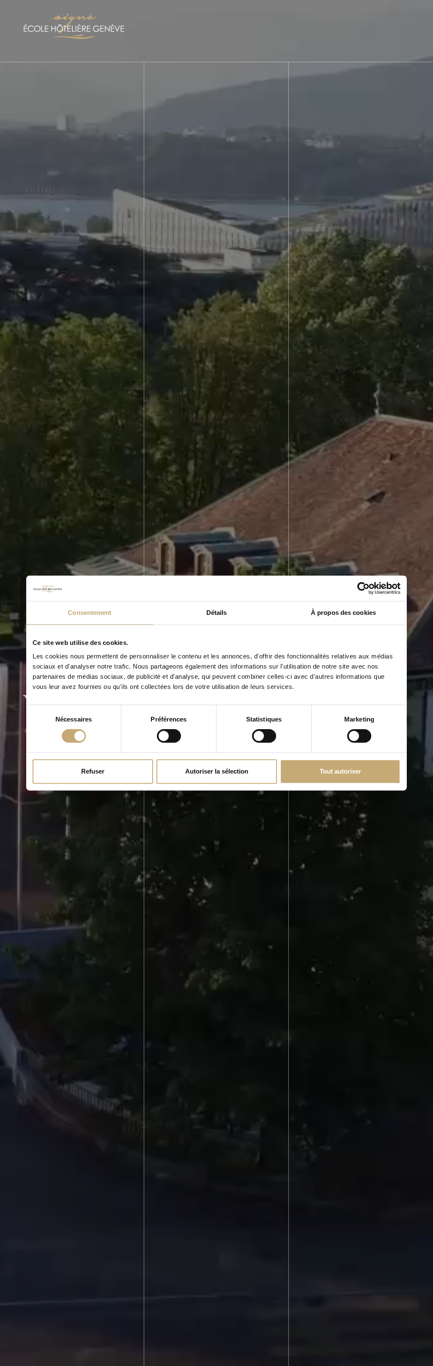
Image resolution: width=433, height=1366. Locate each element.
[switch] (169, 736)
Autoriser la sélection (216, 771)
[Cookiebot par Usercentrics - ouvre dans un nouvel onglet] (363, 588)
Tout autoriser (340, 771)
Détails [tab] (216, 612)
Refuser (92, 771)
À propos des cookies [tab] (343, 612)
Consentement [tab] (89, 612)
